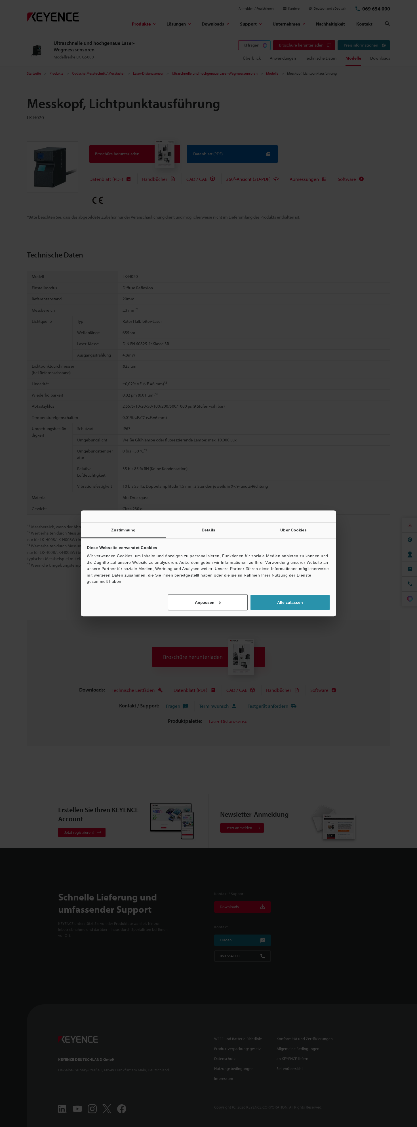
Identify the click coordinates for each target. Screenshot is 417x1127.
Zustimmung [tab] (123, 530)
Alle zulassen (290, 602)
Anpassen (204, 602)
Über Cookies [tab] (293, 530)
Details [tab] (208, 530)
